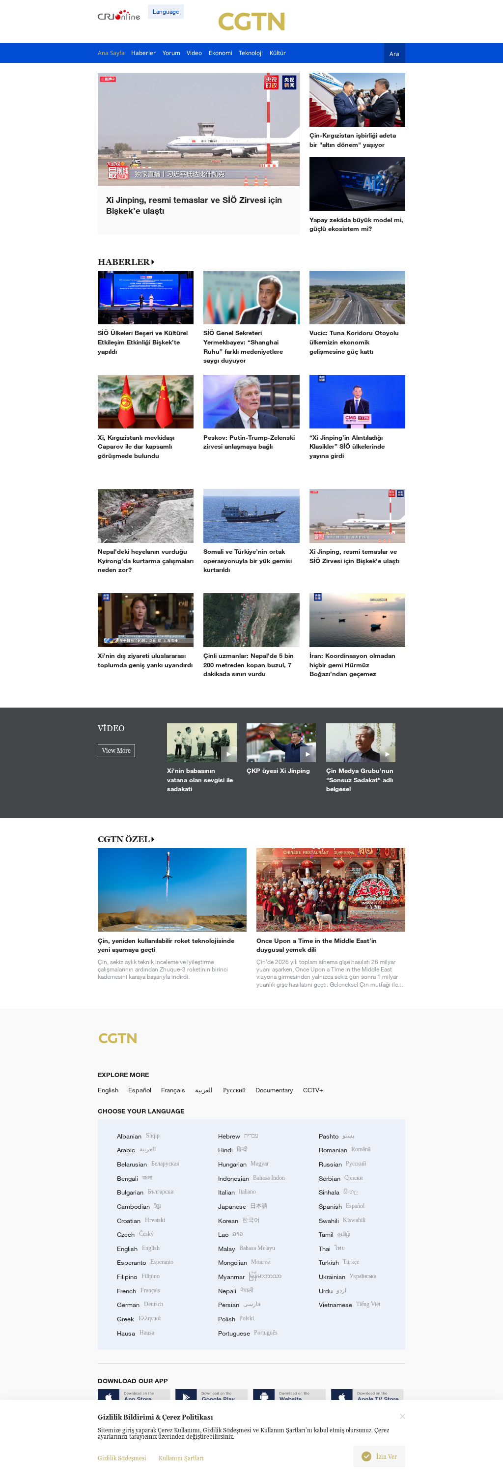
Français (173, 1090)
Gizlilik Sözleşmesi (122, 1458)
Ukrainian (347, 1277)
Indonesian (251, 1178)
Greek (138, 1319)
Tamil (334, 1234)
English (108, 1090)
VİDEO (111, 728)
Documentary (274, 1090)
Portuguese (248, 1333)
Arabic (136, 1150)
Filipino (138, 1277)
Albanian (138, 1136)
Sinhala (338, 1192)
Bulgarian (145, 1192)
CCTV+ (313, 1090)
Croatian (141, 1221)
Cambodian (138, 1206)
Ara (394, 53)
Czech (135, 1234)
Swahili (342, 1221)
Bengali (134, 1178)
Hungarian (243, 1164)
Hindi (233, 1150)
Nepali (235, 1291)
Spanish (341, 1206)
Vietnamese (349, 1305)
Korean (239, 1221)
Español (139, 1090)
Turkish (339, 1262)
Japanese (243, 1206)
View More (116, 750)
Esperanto (145, 1262)
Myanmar (249, 1277)
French (138, 1291)
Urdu (332, 1291)
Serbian (341, 1178)
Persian (239, 1305)
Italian (237, 1192)
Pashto (336, 1136)
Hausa (135, 1333)
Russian (342, 1164)
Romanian (344, 1150)
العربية (204, 1090)
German (140, 1305)
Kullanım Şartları (181, 1458)
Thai (332, 1249)
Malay (246, 1249)
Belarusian (148, 1164)
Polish (236, 1319)
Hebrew (238, 1136)
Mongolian (244, 1262)
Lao (230, 1234)
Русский (234, 1090)
